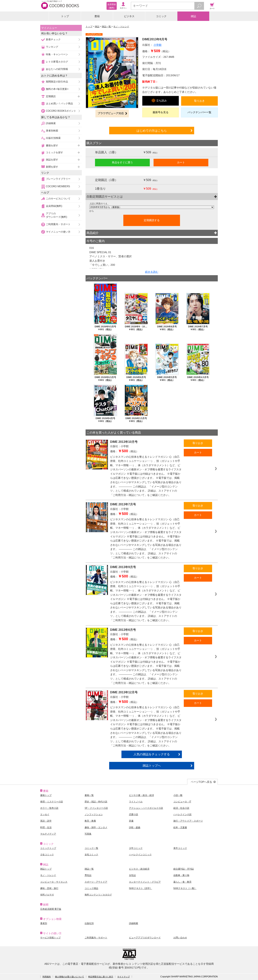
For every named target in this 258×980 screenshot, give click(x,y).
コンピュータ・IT (182, 801)
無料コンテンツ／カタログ (98, 894)
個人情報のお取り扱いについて (69, 976)
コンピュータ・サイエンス (53, 882)
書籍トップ (46, 795)
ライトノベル (136, 801)
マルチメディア (48, 834)
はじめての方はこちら (152, 130)
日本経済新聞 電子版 (50, 909)
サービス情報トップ (50, 937)
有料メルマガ (47, 894)
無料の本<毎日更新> (57, 89)
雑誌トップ (46, 869)
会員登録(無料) (54, 206)
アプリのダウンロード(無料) (56, 215)
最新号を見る (160, 112)
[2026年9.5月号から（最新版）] (151, 207)
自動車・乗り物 (181, 875)
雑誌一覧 (106, 26)
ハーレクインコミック (140, 854)
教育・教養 (90, 821)
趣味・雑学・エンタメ (96, 827)
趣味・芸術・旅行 (49, 888)
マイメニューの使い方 (58, 231)
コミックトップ (48, 848)
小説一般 (177, 795)
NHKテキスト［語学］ (140, 888)
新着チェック (53, 39)
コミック (161, 16)
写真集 (88, 834)
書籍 (97, 16)
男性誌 (88, 875)
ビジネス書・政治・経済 (141, 795)
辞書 (131, 821)
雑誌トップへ (152, 765)
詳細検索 (51, 123)
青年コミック (180, 848)
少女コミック (47, 854)
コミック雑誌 (91, 888)
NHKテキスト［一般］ (184, 888)
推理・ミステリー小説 (51, 801)
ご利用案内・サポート (58, 224)
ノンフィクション (94, 814)
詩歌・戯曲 (134, 827)
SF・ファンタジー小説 (96, 808)
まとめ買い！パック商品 (59, 103)
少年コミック (136, 848)
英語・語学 (46, 821)
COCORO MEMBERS (58, 186)
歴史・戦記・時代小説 (96, 801)
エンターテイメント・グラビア (145, 882)
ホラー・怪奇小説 (49, 808)
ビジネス (129, 16)
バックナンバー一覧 (199, 112)
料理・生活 (46, 827)
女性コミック (91, 854)
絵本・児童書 (180, 827)
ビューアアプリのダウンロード (145, 937)
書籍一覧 (89, 795)
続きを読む (151, 271)
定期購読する (152, 220)
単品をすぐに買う (122, 162)
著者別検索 (52, 130)
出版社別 (89, 923)
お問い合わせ (180, 937)
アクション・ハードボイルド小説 (146, 808)
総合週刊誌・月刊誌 (183, 869)
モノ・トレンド (121, 26)
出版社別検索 (53, 138)
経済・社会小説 (181, 808)
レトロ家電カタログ (57, 61)
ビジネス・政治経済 (139, 869)
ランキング (52, 46)
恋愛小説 (133, 814)
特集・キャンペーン (57, 54)
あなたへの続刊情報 (57, 69)
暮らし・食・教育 (182, 882)
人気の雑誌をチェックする (152, 754)
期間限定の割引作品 (57, 81)
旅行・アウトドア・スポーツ (188, 821)
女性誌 (132, 875)
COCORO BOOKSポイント (61, 110)
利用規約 (46, 976)
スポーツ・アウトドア (96, 882)
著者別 (43, 923)
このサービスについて (58, 198)
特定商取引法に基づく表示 (100, 976)
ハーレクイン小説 (182, 814)
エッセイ (44, 814)
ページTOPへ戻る (201, 781)
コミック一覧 (91, 848)
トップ (65, 16)
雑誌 (193, 16)
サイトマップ (123, 976)
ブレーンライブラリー (58, 178)
